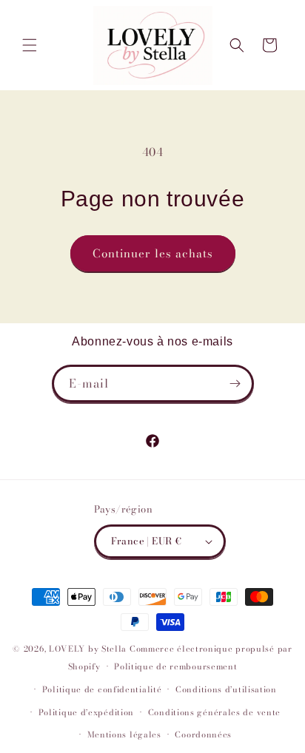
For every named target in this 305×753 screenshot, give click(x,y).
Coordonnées (203, 734)
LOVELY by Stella (88, 649)
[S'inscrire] (235, 383)
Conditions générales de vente (214, 712)
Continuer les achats (153, 253)
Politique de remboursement (175, 666)
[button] (29, 45)
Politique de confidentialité (102, 689)
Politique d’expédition (86, 712)
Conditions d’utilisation (226, 689)
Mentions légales (124, 734)
